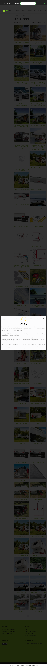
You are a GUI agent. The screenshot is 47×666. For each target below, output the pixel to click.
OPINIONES (16, 3)
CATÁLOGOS (3, 3)
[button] (4, 11)
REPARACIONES (10, 3)
